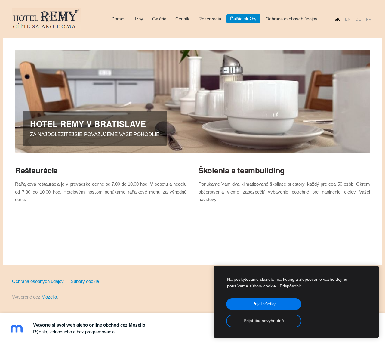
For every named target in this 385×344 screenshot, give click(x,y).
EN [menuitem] (347, 19)
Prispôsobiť (290, 286)
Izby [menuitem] (139, 18)
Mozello (49, 296)
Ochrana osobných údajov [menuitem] (291, 18)
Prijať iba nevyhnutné (264, 320)
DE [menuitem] (358, 19)
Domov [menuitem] (118, 18)
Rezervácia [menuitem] (210, 18)
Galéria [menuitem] (159, 18)
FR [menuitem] (368, 19)
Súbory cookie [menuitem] (85, 281)
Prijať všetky (264, 304)
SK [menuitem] (337, 19)
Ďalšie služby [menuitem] (243, 18)
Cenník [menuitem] (182, 18)
